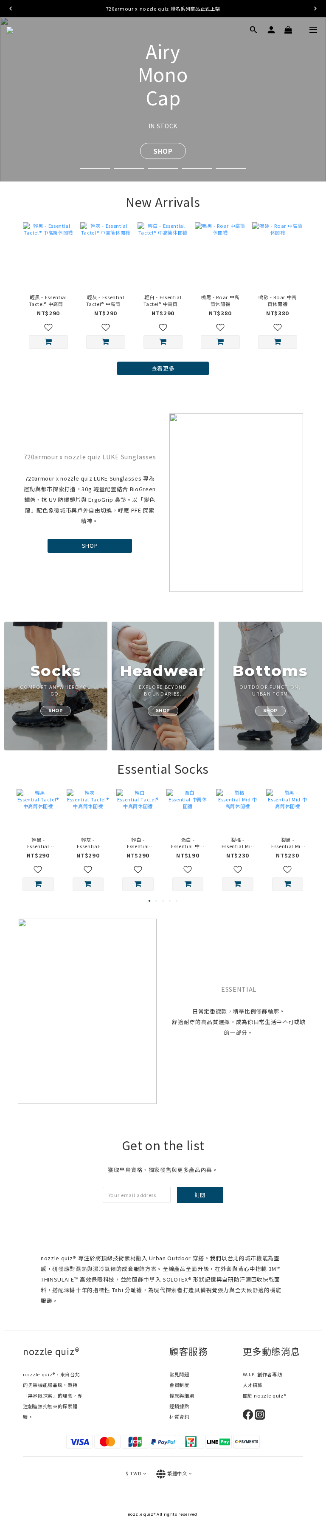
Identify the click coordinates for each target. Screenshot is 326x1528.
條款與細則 (181, 1395)
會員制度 (179, 1384)
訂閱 (200, 1195)
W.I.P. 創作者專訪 (262, 1374)
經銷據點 (179, 1406)
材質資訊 (179, 1416)
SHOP (90, 545)
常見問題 (179, 1374)
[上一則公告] (10, 8)
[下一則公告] (315, 8)
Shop (163, 139)
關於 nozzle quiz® (265, 1395)
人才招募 (253, 1384)
